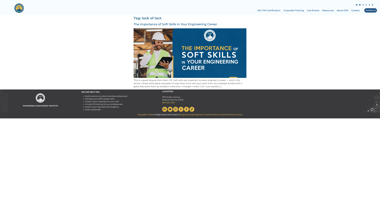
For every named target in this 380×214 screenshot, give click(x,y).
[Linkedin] (356, 4)
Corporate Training (293, 10)
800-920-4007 (168, 103)
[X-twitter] (366, 4)
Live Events (313, 10)
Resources (328, 10)
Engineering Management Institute (196, 115)
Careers (355, 10)
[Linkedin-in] (164, 109)
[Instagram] (363, 4)
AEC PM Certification (268, 10)
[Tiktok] (372, 4)
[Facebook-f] (369, 4)
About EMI (342, 10)
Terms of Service (221, 115)
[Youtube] (359, 4)
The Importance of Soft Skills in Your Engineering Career (175, 24)
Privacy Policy (236, 115)
